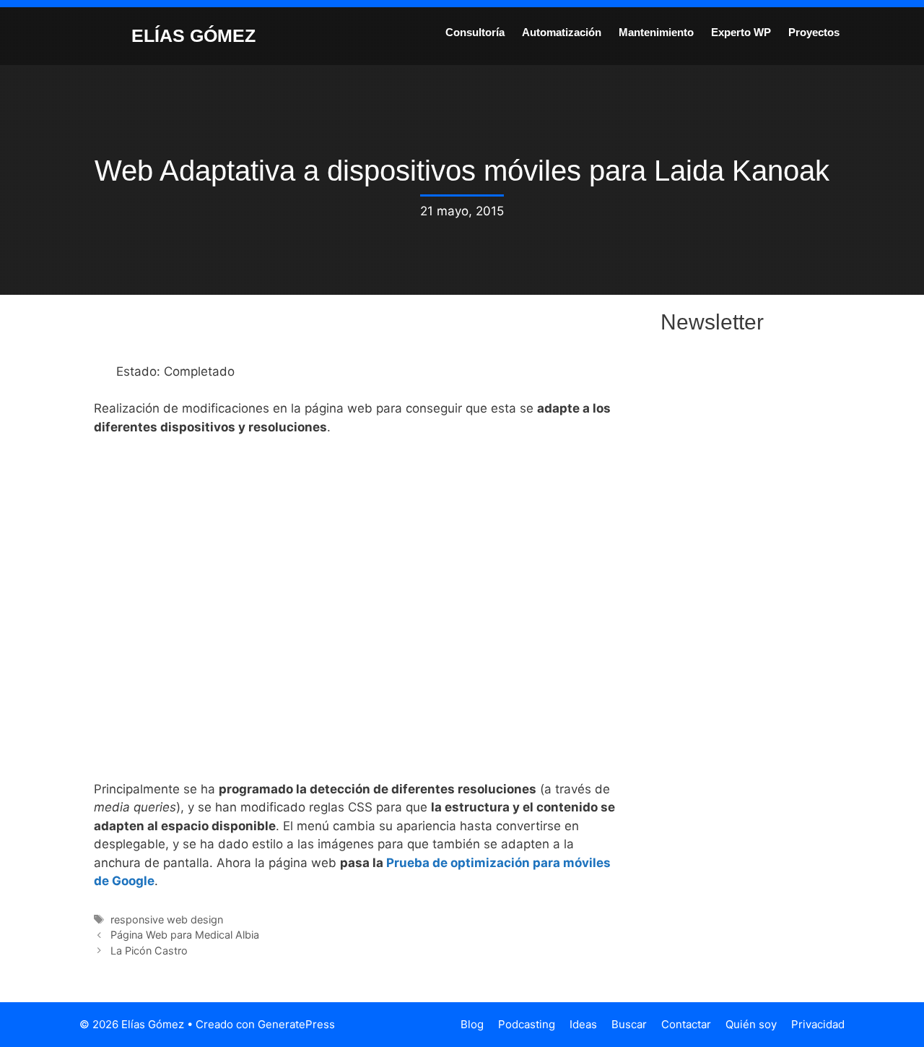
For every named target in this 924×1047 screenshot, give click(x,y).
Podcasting (526, 1024)
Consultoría (475, 32)
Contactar (686, 1024)
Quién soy (751, 1024)
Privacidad (818, 1024)
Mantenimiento (656, 32)
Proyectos (814, 32)
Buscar (629, 1024)
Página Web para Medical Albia (184, 934)
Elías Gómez (193, 35)
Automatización (561, 32)
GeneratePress (296, 1024)
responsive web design (166, 919)
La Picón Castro (149, 950)
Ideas (583, 1024)
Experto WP (741, 32)
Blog (472, 1024)
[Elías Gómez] (97, 34)
